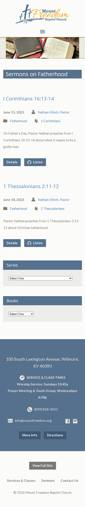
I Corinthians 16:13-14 (28, 98)
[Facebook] (67, 421)
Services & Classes (21, 480)
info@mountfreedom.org (33, 420)
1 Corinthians (50, 121)
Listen (37, 162)
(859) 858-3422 (46, 409)
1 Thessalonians (53, 208)
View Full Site (42, 465)
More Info (29, 435)
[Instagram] (75, 421)
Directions (55, 435)
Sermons (48, 480)
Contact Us (69, 480)
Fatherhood (18, 121)
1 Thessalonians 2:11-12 (31, 186)
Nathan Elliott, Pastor (54, 112)
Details (12, 162)
